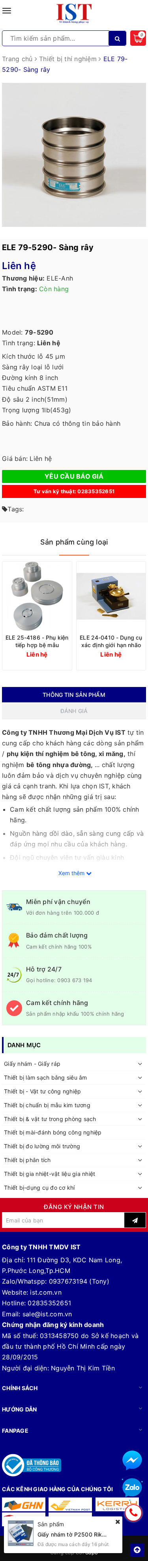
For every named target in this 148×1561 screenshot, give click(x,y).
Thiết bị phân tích (27, 1160)
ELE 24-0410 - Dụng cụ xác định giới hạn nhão (111, 641)
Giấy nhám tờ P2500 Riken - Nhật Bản (87, 1534)
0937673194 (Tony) (79, 1281)
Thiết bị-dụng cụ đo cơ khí (39, 1187)
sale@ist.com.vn (47, 1314)
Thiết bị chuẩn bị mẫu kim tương (47, 1105)
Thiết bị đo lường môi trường (42, 1146)
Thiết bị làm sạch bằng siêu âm (45, 1077)
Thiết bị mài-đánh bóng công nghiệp (53, 1132)
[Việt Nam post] (70, 1504)
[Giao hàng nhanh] (23, 1504)
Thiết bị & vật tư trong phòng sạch (50, 1119)
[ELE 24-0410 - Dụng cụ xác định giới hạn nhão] (111, 596)
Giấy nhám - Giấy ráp (32, 1063)
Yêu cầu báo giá (74, 476)
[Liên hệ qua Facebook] (132, 1460)
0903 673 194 (74, 980)
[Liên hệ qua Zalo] (132, 1488)
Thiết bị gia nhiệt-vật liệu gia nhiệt (49, 1173)
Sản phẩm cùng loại (74, 542)
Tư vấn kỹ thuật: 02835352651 (74, 491)
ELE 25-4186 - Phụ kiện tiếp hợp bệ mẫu (37, 641)
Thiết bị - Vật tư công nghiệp (42, 1091)
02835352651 (49, 1303)
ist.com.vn (46, 1292)
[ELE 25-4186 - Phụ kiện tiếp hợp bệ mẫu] (37, 596)
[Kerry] (117, 1504)
